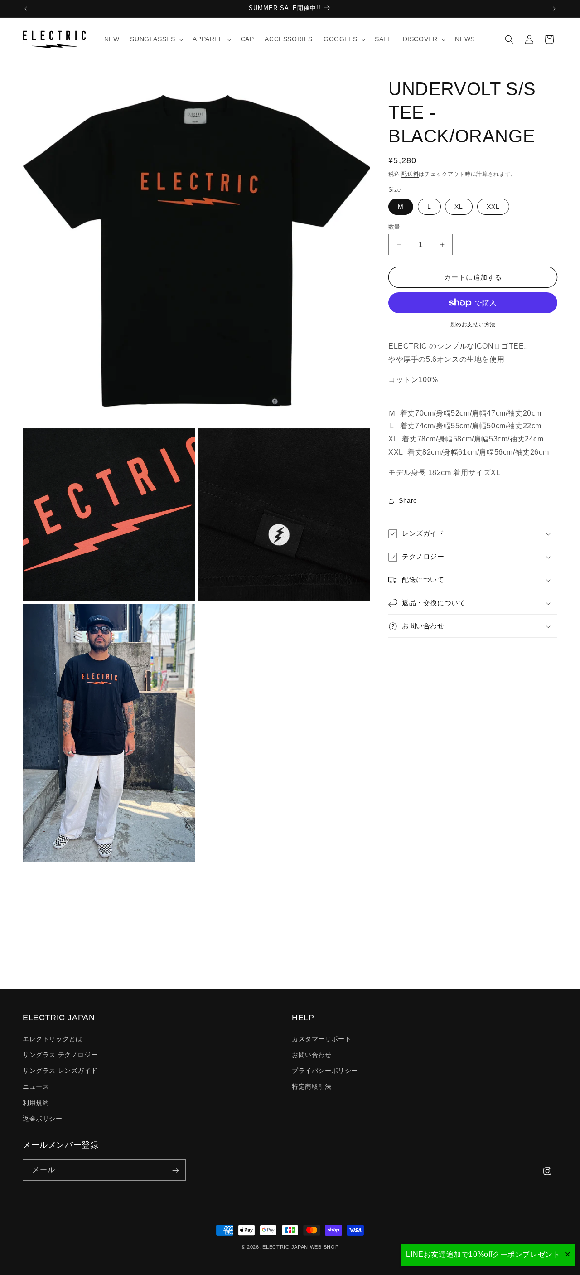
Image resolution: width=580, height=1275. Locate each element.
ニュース (36, 1086)
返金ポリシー (43, 1118)
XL (458, 206)
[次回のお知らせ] (554, 8)
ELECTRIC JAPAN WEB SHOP (300, 1247)
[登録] (175, 1170)
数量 (394, 226)
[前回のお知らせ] (26, 8)
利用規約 (36, 1102)
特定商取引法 (312, 1086)
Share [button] (408, 500)
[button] (156, 38)
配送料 (410, 174)
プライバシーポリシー (325, 1070)
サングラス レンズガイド (60, 1070)
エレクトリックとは (52, 1038)
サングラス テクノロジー (60, 1054)
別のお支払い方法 (473, 324)
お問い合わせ (312, 1054)
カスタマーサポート (321, 1038)
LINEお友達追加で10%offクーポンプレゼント (483, 1254)
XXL (493, 206)
